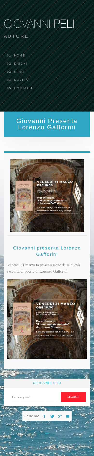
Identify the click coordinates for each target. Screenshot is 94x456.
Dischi (20, 63)
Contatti (23, 88)
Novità (21, 80)
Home (19, 55)
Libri (19, 72)
